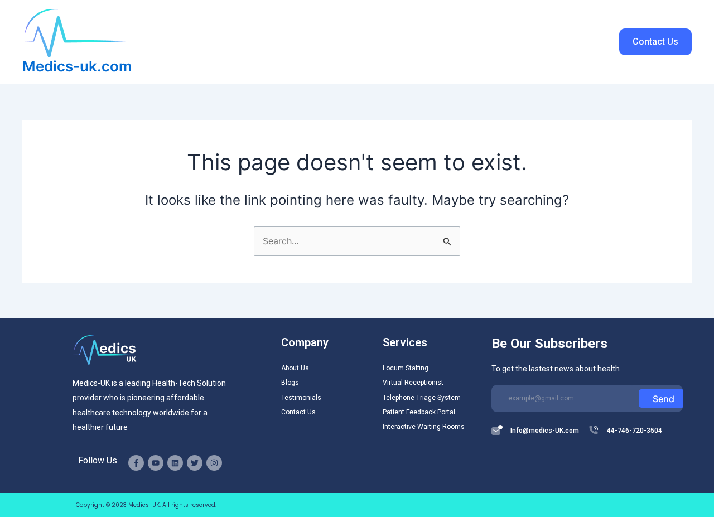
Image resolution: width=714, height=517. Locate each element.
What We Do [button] (369, 41)
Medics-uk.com (77, 66)
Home (259, 41)
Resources (445, 41)
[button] (399, 42)
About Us (307, 41)
